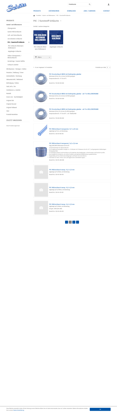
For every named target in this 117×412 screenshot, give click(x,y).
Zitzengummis (12, 28)
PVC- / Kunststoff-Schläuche (16, 42)
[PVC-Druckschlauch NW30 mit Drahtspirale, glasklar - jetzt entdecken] (41, 78)
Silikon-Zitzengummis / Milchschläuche (14, 57)
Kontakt (106, 11)
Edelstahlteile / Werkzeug (14, 76)
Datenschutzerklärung (18, 410)
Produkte (37, 11)
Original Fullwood (11, 107)
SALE (7, 111)
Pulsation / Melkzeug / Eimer (15, 72)
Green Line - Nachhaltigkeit (14, 97)
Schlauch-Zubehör (13, 65)
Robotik (8, 93)
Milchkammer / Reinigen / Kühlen (16, 69)
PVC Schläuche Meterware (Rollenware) (15, 47)
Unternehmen (54, 11)
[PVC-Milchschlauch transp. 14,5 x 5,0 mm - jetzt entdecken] (41, 172)
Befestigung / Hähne (12, 83)
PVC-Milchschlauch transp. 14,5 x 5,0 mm (61, 170)
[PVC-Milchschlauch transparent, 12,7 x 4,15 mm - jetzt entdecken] (41, 131)
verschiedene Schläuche (15, 39)
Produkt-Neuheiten (12, 114)
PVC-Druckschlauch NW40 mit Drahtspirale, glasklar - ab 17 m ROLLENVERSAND (73, 94)
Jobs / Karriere (90, 11)
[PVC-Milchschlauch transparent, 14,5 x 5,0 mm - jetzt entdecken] (41, 152)
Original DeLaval (11, 104)
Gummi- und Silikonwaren (14, 24)
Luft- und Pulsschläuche (15, 35)
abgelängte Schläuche (14, 51)
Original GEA (10, 100)
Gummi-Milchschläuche (14, 32)
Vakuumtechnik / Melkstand (14, 79)
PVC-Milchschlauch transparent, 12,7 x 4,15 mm (63, 129)
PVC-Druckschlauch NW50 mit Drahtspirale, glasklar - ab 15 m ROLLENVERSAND (73, 109)
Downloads (71, 11)
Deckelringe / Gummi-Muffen (16, 61)
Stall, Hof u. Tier (11, 86)
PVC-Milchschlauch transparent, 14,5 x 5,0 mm (63, 143)
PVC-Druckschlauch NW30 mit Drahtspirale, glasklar (65, 74)
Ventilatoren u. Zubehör (13, 90)
